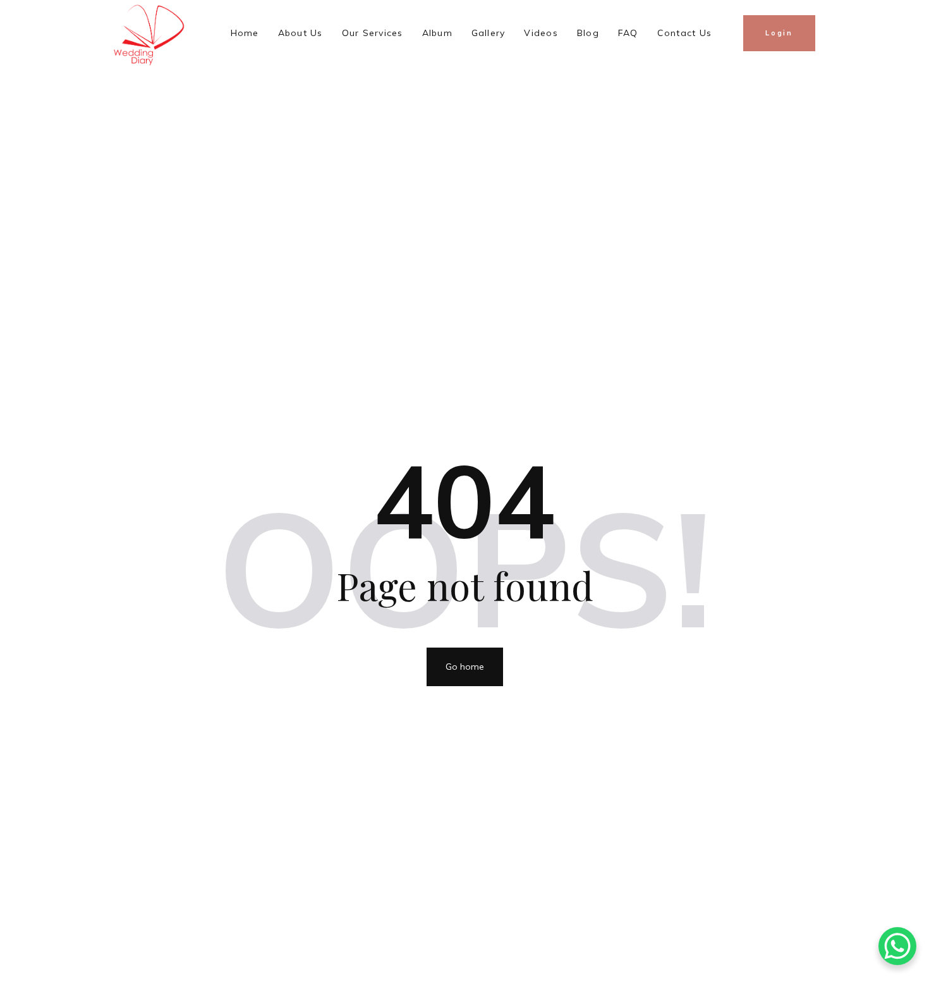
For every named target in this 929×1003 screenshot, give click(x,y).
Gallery (488, 33)
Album (437, 33)
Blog (588, 33)
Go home (465, 666)
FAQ (628, 33)
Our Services (372, 33)
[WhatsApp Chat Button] (897, 946)
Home (245, 33)
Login (779, 32)
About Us (300, 33)
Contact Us (684, 33)
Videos (540, 33)
